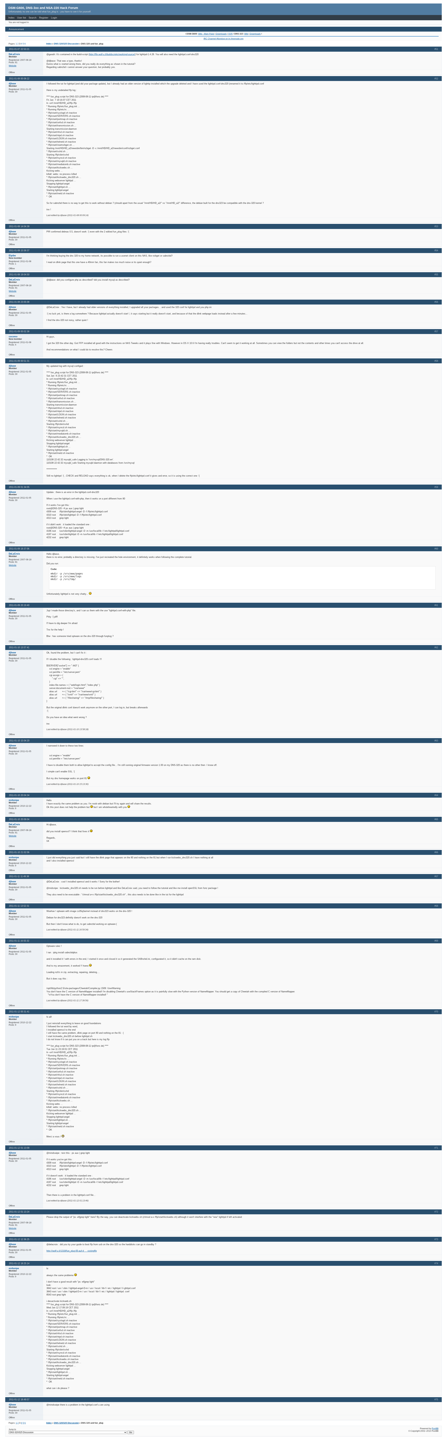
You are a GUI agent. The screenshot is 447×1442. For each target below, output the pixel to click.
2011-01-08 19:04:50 (19, 274)
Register (43, 17)
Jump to (12, 1429)
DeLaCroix (14, 54)
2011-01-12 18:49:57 (19, 1399)
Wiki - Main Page (206, 34)
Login (54, 17)
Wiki (246, 34)
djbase (12, 83)
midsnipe (14, 800)
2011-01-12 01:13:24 (19, 1211)
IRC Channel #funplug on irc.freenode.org (223, 39)
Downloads (221, 34)
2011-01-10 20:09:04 (19, 819)
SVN (230, 34)
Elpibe (12, 255)
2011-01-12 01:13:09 (19, 1148)
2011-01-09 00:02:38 (19, 331)
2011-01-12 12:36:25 (19, 1239)
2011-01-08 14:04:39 (19, 226)
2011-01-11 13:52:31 (19, 906)
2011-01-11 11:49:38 (19, 876)
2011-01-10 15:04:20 (19, 740)
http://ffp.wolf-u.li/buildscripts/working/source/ (112, 54)
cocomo (13, 336)
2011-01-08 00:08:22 (19, 78)
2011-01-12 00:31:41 (19, 1011)
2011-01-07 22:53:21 (19, 49)
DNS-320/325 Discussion (66, 44)
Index (11, 17)
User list (21, 17)
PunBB (435, 1428)
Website (12, 66)
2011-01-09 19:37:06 (19, 548)
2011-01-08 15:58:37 (19, 250)
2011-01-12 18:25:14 (19, 1263)
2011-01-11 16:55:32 (19, 940)
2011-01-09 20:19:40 (19, 605)
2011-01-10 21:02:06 (19, 852)
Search (32, 17)
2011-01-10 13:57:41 (19, 647)
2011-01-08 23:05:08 (19, 302)
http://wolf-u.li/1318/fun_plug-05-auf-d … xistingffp (71, 1251)
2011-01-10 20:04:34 (19, 795)
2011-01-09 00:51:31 (19, 361)
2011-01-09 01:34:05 (19, 487)
